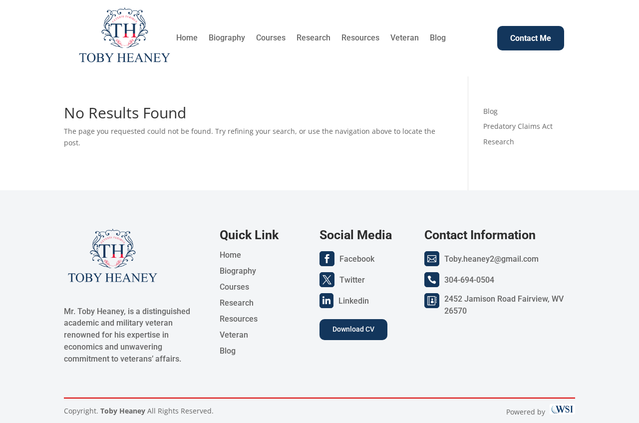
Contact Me (530, 38)
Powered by (527, 412)
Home (187, 38)
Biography (227, 38)
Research (313, 38)
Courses (271, 38)
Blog (438, 38)
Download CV (353, 329)
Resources (360, 38)
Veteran (404, 38)
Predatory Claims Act (518, 126)
